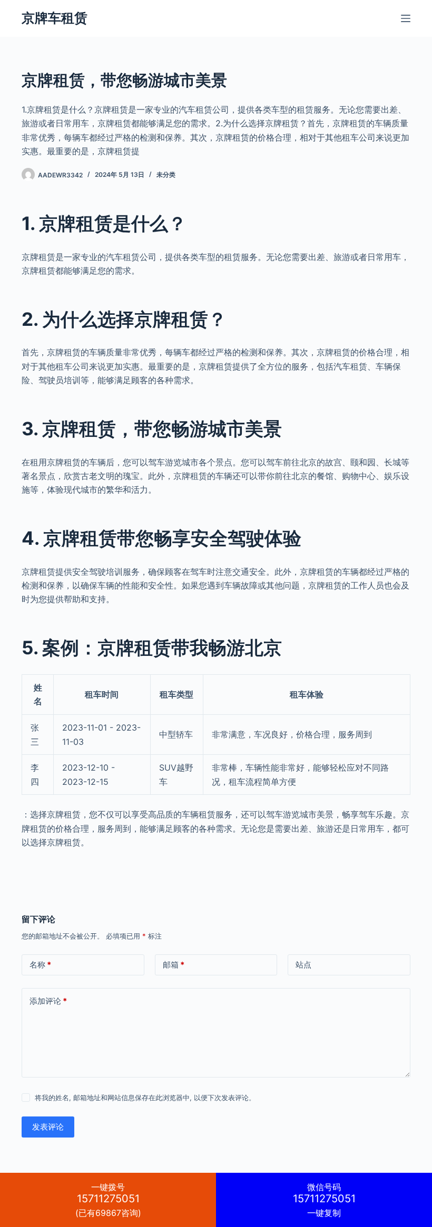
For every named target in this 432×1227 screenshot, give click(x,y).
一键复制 (324, 1200)
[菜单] (405, 18)
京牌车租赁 (54, 18)
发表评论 (48, 1127)
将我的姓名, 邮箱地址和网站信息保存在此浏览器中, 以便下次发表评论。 (145, 1097)
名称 (40, 965)
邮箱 (173, 965)
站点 (303, 965)
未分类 (165, 174)
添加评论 (48, 1001)
